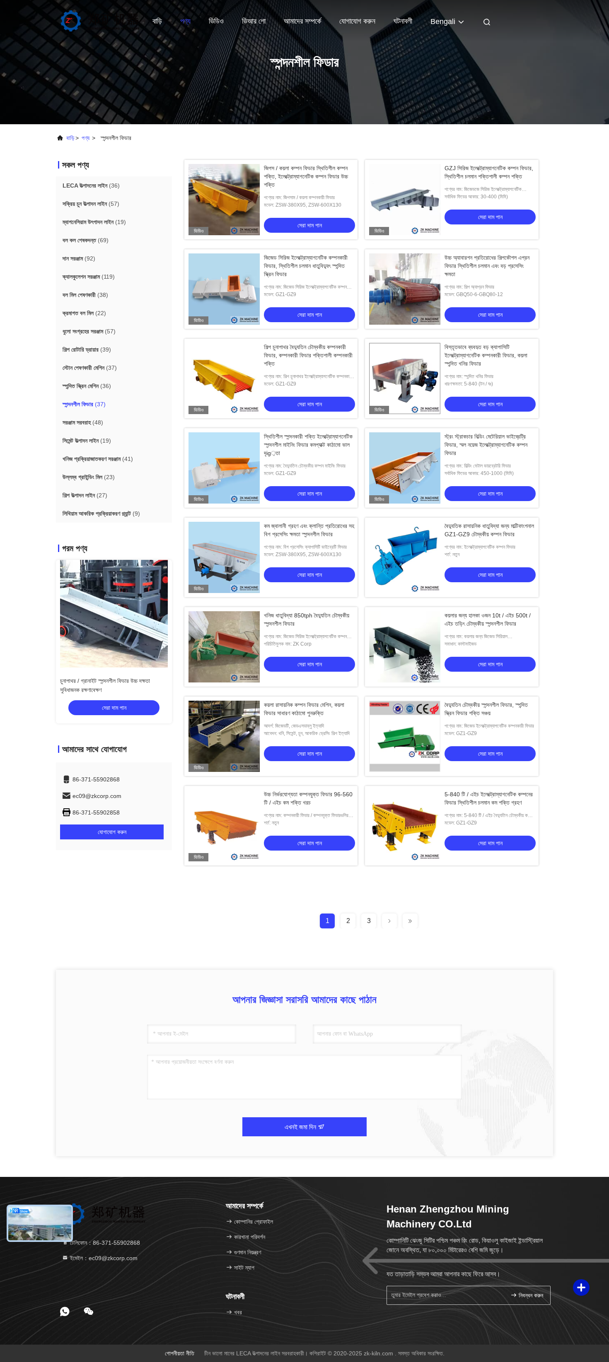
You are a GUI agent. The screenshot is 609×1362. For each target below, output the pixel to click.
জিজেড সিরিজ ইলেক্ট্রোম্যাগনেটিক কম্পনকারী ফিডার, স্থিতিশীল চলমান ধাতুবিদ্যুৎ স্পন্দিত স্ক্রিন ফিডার (306, 265)
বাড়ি (157, 21)
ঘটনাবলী (403, 21)
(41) (98, 459)
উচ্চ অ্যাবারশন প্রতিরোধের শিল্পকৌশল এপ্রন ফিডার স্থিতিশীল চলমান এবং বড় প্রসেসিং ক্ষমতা (487, 265)
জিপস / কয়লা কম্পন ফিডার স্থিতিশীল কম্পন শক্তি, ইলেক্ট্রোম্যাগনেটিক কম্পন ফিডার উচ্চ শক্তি (306, 176)
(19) (94, 222)
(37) (90, 367)
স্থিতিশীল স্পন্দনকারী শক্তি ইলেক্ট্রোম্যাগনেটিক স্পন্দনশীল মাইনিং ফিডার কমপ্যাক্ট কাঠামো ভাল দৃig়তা (308, 444)
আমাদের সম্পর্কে (302, 21)
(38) (85, 295)
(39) (87, 349)
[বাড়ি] (99, 20)
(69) (86, 240)
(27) (85, 495)
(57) (91, 203)
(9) (101, 513)
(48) (83, 422)
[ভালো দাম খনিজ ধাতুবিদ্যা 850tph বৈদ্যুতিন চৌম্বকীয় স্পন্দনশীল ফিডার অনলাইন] (224, 646)
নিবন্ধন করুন (530, 1295)
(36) (91, 185)
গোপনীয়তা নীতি (179, 1353)
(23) (89, 477)
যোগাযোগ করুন (357, 21)
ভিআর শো (254, 21)
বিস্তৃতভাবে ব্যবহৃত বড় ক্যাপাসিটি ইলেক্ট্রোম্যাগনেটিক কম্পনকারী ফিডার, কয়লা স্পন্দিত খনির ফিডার (486, 355)
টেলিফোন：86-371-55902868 (104, 1242)
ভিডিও (216, 21)
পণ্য (185, 21)
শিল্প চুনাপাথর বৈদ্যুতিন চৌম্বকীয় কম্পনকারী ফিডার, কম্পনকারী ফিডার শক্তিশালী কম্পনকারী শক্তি (308, 355)
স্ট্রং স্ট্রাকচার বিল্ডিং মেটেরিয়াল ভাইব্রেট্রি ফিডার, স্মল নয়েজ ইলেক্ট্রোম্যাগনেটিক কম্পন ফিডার (486, 444)
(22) (84, 313)
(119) (89, 276)
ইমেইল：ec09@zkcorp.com (103, 1258)
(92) (79, 258)
